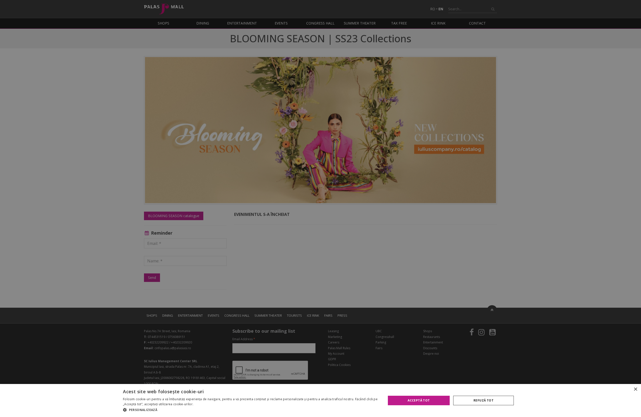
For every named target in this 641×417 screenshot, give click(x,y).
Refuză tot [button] (483, 400)
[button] (250, 410)
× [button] (635, 389)
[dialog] (320, 400)
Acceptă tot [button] (419, 400)
